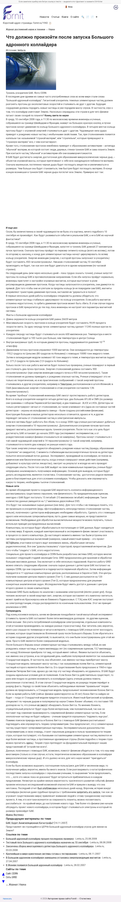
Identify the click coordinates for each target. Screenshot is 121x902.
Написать (7, 899)
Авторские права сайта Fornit (62, 898)
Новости (44, 17)
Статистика (85, 898)
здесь (29, 743)
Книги (65, 17)
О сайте (75, 17)
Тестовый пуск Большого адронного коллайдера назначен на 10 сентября (47, 842)
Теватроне (66, 384)
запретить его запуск (88, 792)
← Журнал (12, 884)
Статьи (55, 17)
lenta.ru (22, 50)
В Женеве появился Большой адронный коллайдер (34, 865)
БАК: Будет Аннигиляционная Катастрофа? (30, 823)
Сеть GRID (11, 877)
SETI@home (12, 542)
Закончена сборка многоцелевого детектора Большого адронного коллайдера (50, 846)
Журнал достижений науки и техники (25, 29)
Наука (52, 29)
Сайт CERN (12, 873)
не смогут (42, 705)
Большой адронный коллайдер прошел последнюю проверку (40, 838)
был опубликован (47, 788)
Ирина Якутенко (15, 814)
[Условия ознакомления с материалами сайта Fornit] (116, 8)
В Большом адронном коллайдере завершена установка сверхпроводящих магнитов (53, 857)
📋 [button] (50, 23)
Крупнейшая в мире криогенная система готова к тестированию (41, 853)
